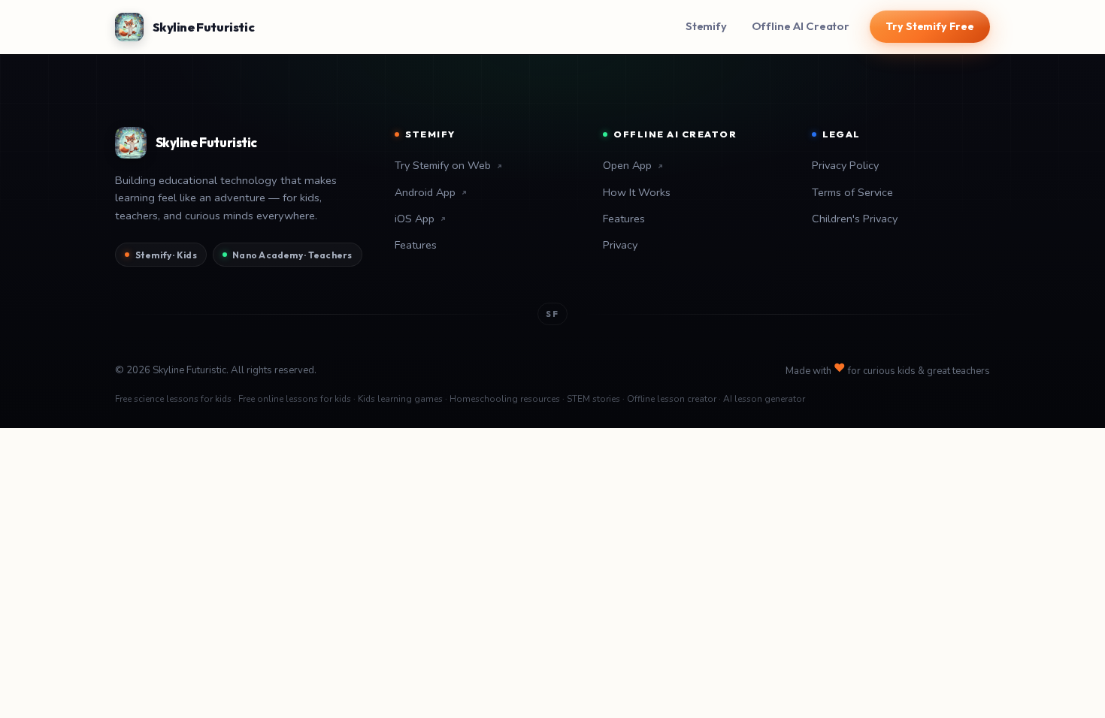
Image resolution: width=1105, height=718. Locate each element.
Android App (425, 192)
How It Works (637, 192)
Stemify (706, 26)
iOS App (414, 218)
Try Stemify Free (930, 26)
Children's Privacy (855, 218)
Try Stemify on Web (443, 165)
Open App (627, 165)
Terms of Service (852, 192)
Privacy (620, 244)
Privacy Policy (845, 165)
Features (416, 244)
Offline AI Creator (800, 26)
